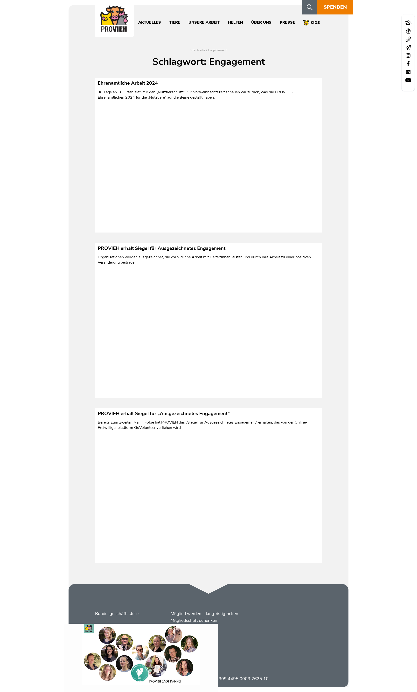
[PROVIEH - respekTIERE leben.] (114, 29)
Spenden (335, 7)
